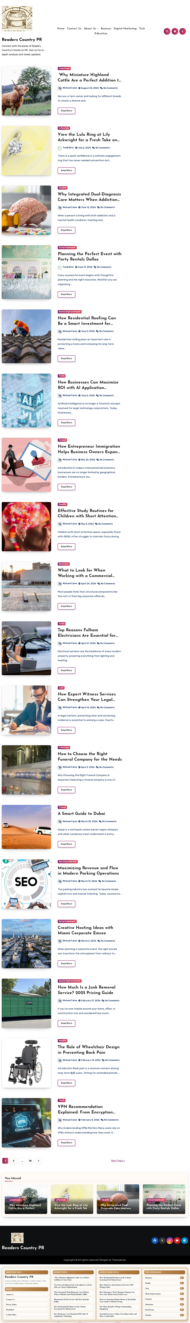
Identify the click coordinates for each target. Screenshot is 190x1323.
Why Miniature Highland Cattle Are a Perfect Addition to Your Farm (89, 80)
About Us (90, 28)
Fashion (148, 1315)
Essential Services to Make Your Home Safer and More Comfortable (118, 1315)
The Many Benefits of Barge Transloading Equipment (115, 1307)
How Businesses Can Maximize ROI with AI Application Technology (88, 387)
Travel (62, 440)
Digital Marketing (125, 28)
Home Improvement (69, 311)
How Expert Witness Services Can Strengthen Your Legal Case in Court (87, 699)
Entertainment (67, 247)
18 (30, 1161)
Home (61, 28)
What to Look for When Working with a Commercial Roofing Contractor (85, 575)
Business (106, 28)
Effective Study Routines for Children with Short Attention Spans (87, 516)
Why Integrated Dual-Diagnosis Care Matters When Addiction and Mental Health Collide (89, 199)
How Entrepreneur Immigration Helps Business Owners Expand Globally (89, 452)
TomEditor (68, 147)
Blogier (104, 1260)
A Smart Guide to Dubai (81, 814)
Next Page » (118, 1160)
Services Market (68, 861)
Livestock (64, 68)
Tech (142, 28)
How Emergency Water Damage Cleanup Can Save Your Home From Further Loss (117, 1293)
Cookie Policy (11, 1314)
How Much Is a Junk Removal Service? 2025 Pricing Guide (117, 1286)
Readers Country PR (22, 40)
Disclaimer (10, 1309)
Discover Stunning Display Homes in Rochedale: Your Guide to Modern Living (118, 1300)
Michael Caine (70, 88)
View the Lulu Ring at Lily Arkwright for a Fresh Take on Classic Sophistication (87, 140)
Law (61, 688)
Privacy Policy (11, 1304)
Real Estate (149, 1310)
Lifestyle (64, 128)
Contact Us (74, 28)
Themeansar (119, 1260)
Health (62, 188)
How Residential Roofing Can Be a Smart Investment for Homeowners (87, 323)
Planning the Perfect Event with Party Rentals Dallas (71, 1300)
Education (101, 33)
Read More (66, 111)
